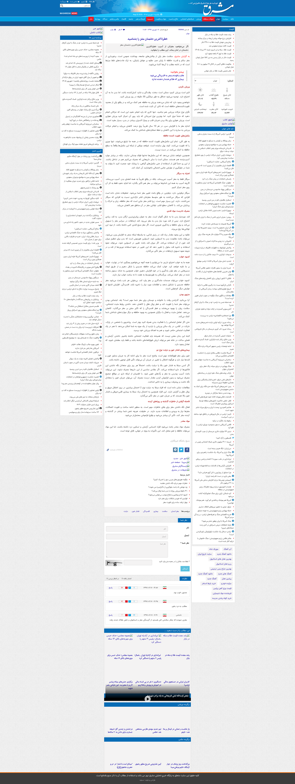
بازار (91, 19)
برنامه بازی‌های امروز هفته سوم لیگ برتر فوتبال (81, 144)
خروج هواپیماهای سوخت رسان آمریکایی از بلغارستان (216, 290)
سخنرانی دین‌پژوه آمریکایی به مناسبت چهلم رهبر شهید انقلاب (214, 361)
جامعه (131, 19)
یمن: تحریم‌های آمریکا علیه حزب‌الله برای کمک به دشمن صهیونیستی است (214, 388)
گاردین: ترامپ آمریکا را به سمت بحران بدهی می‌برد (215, 135)
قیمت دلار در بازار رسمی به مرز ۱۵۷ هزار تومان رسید (215, 59)
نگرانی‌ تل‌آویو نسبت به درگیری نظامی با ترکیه (214, 285)
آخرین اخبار (96, 151)
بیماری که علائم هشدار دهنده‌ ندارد (168, 79)
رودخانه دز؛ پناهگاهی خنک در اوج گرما (84, 120)
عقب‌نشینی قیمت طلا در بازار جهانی (217, 70)
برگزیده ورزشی (184, 704)
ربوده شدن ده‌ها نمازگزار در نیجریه (218, 393)
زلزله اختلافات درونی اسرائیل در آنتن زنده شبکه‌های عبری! (217, 526)
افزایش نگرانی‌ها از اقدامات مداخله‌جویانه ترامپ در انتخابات (214, 467)
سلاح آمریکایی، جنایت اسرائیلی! (219, 161)
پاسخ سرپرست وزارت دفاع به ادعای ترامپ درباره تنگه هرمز (81, 290)
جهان (218, 19)
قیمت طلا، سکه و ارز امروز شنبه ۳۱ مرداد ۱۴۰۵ (213, 49)
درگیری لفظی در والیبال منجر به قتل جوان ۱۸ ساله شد (83, 68)
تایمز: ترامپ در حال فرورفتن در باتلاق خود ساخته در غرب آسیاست (214, 416)
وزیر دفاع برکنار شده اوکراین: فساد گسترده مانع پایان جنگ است (214, 341)
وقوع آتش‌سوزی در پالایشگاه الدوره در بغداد (82, 267)
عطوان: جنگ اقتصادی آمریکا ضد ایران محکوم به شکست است (214, 184)
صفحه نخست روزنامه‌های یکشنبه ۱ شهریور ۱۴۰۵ (80, 81)
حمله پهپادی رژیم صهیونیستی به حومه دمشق (214, 510)
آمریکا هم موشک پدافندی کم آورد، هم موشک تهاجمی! (215, 502)
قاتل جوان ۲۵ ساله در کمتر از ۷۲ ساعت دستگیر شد (82, 94)
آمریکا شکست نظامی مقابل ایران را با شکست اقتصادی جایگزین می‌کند (215, 354)
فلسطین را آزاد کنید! (223, 438)
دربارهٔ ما (63, 2)
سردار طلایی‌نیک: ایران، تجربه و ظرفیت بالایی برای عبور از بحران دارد (82, 238)
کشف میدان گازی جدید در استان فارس (84, 285)
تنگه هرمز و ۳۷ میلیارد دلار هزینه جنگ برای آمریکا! (216, 236)
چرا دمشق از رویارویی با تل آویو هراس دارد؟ (214, 472)
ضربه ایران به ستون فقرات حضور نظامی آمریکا (213, 267)
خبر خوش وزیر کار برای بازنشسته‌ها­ (85, 88)
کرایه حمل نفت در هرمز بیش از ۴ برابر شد (82, 323)
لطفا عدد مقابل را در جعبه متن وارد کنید (174, 561)
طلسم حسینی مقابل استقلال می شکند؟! (83, 306)
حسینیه (150, 19)
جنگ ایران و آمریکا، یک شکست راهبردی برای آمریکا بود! (215, 454)
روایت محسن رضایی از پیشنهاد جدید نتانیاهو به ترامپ (82, 139)
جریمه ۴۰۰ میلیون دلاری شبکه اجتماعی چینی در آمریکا (214, 443)
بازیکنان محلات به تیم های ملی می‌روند (84, 396)
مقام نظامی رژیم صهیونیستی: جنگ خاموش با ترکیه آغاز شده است (215, 540)
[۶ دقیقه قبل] (176, 752)
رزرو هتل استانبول (223, 564)
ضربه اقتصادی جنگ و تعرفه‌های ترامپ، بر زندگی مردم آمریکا (214, 516)
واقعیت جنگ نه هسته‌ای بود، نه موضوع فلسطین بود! (81, 339)
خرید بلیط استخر (209, 583)
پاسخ (110, 587)
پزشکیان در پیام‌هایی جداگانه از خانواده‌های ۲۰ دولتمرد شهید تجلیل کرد (82, 301)
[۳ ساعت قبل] (147, 643)
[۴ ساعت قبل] (119, 643)
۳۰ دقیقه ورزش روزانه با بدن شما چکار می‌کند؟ (169, 491)
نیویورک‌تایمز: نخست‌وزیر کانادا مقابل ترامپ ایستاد (216, 212)
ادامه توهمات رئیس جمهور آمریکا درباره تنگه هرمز (216, 348)
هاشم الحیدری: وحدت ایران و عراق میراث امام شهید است (215, 409)
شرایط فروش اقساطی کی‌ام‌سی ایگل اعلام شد (81, 400)
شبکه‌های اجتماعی (187, 19)
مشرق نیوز (212, 7)
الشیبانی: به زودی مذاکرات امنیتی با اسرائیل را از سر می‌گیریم (214, 243)
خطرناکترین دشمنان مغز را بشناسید (148, 39)
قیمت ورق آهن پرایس (222, 588)
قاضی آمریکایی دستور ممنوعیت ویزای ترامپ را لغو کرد (215, 426)
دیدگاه (105, 19)
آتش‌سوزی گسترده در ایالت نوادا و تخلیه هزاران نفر (214, 310)
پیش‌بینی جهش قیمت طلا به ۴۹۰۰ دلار (216, 42)
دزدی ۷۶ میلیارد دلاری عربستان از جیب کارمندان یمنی (214, 433)
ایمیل (186, 535)
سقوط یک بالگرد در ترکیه (221, 420)
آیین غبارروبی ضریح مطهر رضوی (148, 764)
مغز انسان (175, 511)
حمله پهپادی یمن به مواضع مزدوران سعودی (215, 144)
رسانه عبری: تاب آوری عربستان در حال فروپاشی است (214, 330)
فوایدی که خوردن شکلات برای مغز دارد (172, 498)
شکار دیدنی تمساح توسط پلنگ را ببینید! (84, 84)
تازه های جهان (228, 128)
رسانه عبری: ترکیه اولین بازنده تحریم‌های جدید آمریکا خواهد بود (215, 324)
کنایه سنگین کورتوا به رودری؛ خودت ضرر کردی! (81, 198)
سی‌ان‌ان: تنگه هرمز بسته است (219, 448)
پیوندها (97, 19)
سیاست (225, 19)
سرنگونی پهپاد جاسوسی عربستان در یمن (216, 189)
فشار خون (135, 511)
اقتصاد (123, 19)
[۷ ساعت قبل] (119, 670)
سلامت (164, 511)
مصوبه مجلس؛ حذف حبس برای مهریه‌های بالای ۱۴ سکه (120, 656)
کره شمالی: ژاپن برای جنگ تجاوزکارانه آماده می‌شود (216, 495)
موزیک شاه (213, 549)
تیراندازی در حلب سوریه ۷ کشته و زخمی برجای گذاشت (215, 461)
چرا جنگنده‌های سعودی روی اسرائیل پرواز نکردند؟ (217, 195)
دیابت (126, 511)
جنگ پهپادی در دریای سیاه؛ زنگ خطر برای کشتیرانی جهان (217, 368)
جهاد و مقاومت (160, 19)
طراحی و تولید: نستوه (147, 780)
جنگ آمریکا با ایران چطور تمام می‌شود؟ (216, 521)
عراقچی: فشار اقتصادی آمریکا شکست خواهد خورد (83, 354)
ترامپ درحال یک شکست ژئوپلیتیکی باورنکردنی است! (215, 533)
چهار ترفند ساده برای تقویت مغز (175, 502)
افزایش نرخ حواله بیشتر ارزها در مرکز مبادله (214, 38)
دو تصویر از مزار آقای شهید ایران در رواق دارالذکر (80, 77)
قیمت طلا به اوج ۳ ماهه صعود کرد (218, 53)
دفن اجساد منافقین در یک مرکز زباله (85, 106)
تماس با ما (73, 2)
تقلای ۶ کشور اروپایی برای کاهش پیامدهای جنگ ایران (214, 280)
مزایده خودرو (226, 583)
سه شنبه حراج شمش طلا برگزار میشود (84, 281)
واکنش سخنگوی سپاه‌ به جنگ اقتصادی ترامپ (82, 232)
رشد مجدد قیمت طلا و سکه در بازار (218, 34)
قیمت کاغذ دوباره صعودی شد (220, 45)
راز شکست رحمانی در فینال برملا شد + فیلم (176, 730)
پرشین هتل (226, 578)
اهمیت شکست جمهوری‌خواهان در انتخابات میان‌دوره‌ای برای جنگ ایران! (216, 205)
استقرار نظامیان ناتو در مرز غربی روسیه (216, 200)
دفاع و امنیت (173, 19)
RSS (90, 2)
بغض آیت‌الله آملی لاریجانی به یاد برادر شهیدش (167, 696)
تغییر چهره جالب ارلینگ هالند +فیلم (85, 344)
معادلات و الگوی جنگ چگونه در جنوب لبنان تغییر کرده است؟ (214, 297)
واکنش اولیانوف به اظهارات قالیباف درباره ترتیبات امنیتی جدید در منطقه (214, 249)
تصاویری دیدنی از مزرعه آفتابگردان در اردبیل (82, 116)
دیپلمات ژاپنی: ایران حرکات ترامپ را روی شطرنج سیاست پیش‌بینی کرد (214, 156)
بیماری (155, 511)
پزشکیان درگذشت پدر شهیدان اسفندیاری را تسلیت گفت (83, 217)
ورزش (198, 19)
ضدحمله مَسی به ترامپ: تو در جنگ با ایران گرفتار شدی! (214, 304)
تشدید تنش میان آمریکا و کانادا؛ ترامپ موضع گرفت (215, 263)
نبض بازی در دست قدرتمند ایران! (218, 476)
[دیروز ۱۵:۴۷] (147, 717)
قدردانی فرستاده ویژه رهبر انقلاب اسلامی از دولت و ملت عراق (216, 150)
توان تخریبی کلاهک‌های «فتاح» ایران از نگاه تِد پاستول (215, 273)
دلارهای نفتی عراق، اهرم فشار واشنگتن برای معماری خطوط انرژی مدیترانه (215, 381)
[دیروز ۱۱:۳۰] (119, 717)
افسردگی (146, 511)
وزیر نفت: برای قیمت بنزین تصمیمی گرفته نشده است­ (81, 245)
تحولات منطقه (208, 19)
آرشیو (83, 2)
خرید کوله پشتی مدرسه (221, 598)
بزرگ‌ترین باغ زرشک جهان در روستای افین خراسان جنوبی (84, 111)
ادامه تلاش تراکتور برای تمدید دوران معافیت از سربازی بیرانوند (82, 182)
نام (188, 527)
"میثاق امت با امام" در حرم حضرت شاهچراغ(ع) (121, 765)
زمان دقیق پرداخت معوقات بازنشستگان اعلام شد (80, 334)
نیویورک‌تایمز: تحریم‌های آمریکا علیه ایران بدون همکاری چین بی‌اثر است (215, 174)
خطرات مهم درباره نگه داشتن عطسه (173, 483)
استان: (230, 81)
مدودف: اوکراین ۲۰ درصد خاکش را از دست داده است (214, 256)
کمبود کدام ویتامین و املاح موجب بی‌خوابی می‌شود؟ (167, 494)
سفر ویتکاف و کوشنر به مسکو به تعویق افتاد (214, 140)
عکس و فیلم (114, 19)
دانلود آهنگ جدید (224, 554)
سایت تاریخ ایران (205, 554)
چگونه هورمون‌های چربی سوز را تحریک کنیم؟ (170, 479)
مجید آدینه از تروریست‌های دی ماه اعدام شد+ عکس (82, 58)
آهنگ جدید (211, 578)
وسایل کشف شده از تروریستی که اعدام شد (82, 63)
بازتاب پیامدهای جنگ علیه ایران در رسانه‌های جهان (215, 374)
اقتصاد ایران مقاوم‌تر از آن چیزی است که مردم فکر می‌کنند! (215, 167)
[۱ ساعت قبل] (176, 643)
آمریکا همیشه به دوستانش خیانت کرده (216, 223)
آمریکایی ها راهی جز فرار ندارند (87, 348)
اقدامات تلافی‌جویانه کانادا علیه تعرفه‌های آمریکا (213, 396)
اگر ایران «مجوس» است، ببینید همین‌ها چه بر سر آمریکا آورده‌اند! (215, 229)
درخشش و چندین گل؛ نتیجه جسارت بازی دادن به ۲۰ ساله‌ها (120, 730)
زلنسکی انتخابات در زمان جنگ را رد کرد (216, 178)
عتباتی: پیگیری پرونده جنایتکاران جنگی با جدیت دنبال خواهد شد (82, 318)
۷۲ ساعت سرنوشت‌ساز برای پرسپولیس (84, 412)
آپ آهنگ (227, 549)
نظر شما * (184, 543)
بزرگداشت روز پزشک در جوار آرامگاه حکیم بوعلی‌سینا (178, 765)
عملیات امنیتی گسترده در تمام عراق (217, 335)
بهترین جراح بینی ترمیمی (221, 568)
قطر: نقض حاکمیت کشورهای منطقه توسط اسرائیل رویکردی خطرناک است (216, 402)
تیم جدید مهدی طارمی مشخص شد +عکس (148, 730)
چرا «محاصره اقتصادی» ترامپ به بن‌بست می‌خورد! (217, 317)
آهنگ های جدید (224, 573)
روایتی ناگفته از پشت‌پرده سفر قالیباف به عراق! (81, 73)
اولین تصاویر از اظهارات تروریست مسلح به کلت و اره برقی (81, 132)
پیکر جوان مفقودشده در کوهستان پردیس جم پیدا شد (81, 385)
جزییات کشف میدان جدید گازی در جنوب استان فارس (82, 364)
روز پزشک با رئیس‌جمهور (89, 187)
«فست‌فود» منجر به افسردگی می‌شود (167, 76)
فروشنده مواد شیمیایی (222, 593)
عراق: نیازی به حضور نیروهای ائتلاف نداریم (215, 506)
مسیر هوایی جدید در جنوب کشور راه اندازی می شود (82, 224)
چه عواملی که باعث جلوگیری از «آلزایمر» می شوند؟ (167, 487)
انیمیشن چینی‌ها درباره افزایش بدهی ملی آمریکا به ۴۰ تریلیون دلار (214, 481)
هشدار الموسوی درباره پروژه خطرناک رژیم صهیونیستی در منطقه (216, 488)
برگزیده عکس (184, 739)
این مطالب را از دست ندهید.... (177, 630)
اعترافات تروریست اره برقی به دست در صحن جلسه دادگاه (83, 329)
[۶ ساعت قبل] (176, 670)
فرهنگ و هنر (140, 19)
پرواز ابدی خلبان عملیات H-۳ (88, 404)
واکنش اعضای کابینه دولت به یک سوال (84, 358)
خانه (232, 19)
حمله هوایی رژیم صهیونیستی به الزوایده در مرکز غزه (82, 210)
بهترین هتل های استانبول (220, 559)
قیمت (231, 29)
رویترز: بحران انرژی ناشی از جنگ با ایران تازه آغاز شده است (214, 219)
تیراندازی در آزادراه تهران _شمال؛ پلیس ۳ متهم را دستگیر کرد (147, 656)
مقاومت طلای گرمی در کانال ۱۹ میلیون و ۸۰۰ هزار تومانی (215, 66)
